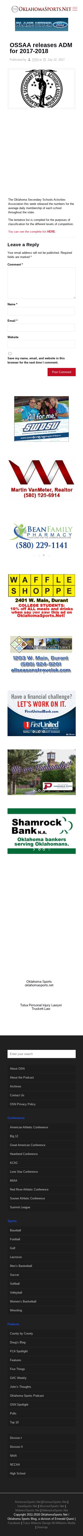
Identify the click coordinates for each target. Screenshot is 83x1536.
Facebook (14, 1523)
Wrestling (16, 1310)
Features (15, 1360)
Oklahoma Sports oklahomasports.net (39, 983)
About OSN (17, 1068)
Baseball (15, 1230)
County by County (21, 1333)
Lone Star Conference (24, 1171)
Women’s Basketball (23, 1301)
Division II (16, 1446)
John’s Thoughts (20, 1386)
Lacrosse (16, 1257)
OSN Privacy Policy (23, 1104)
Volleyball (16, 1292)
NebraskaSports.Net (55, 1510)
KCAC (14, 1162)
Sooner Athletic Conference (27, 1198)
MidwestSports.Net (27, 1510)
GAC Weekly (18, 1378)
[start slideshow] (34, 437)
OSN (35, 59)
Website (13, 337)
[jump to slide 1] (39, 437)
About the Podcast (22, 1077)
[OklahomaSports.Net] (41, 9)
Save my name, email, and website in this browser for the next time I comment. (36, 360)
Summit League (20, 1207)
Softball (15, 1283)
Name (12, 304)
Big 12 (14, 1136)
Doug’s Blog (17, 1342)
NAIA (13, 1455)
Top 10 (14, 1422)
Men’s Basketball (21, 1266)
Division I (16, 1438)
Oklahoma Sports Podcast (27, 1395)
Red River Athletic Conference (29, 1189)
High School (17, 1473)
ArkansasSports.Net (28, 1502)
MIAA (13, 1180)
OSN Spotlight (19, 1404)
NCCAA (15, 1464)
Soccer (14, 1274)
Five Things (17, 1369)
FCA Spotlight (19, 1351)
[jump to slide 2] (44, 437)
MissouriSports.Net (52, 1506)
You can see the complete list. (32, 231)
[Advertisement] (41, 155)
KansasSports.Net (55, 1502)
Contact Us (17, 1095)
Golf (12, 1248)
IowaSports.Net (27, 1506)
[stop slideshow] (49, 437)
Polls (13, 1413)
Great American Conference (27, 1145)
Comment (15, 264)
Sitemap (42, 1527)
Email (12, 320)
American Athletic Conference (29, 1127)
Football (15, 1239)
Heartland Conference (24, 1154)
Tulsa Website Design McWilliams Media (49, 1523)
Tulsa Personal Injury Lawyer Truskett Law (41, 1007)
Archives (15, 1086)
